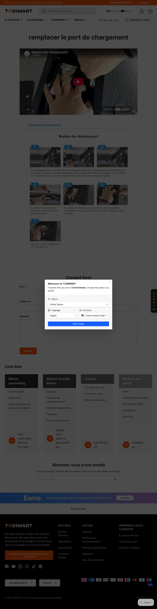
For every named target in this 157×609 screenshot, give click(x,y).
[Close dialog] (110, 282)
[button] (78, 304)
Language (56, 310)
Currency (87, 310)
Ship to (55, 299)
